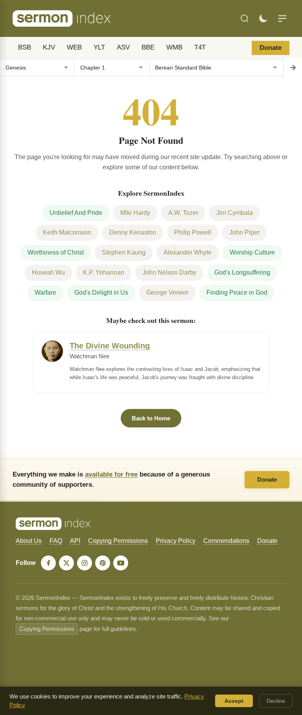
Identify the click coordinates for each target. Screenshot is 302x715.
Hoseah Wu (48, 272)
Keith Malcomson (67, 232)
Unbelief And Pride (76, 212)
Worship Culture (252, 252)
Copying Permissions (118, 540)
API (75, 540)
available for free (111, 474)
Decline (276, 701)
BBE (148, 47)
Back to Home (151, 418)
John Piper (244, 232)
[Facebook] (48, 563)
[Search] (244, 18)
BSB (24, 47)
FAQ (56, 540)
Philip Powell (192, 232)
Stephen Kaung (123, 252)
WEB (74, 47)
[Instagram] (84, 563)
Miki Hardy (135, 212)
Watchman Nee (89, 356)
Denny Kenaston (132, 232)
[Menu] (282, 18)
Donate (271, 47)
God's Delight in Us (101, 292)
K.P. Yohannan (103, 272)
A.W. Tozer (183, 212)
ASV (123, 47)
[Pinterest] (102, 563)
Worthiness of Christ (56, 252)
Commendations (226, 540)
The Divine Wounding (110, 345)
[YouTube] (120, 563)
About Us (29, 540)
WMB (174, 47)
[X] (66, 563)
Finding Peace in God (236, 292)
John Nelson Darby (169, 272)
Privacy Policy (175, 540)
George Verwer (167, 292)
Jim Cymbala (234, 212)
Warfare (45, 292)
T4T (200, 47)
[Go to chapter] (292, 67)
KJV (49, 47)
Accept (234, 701)
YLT (99, 47)
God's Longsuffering (242, 272)
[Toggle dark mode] (263, 18)
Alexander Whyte (188, 252)
